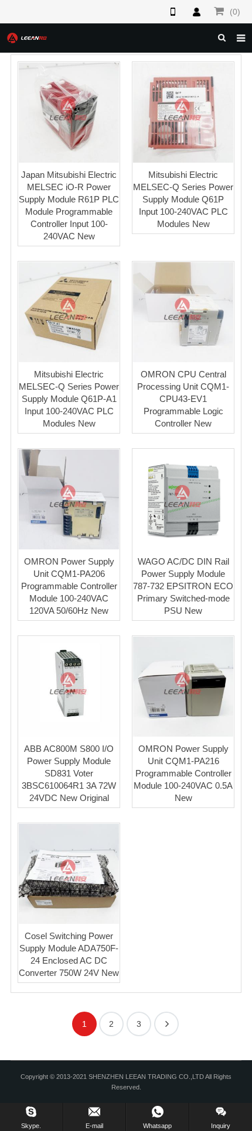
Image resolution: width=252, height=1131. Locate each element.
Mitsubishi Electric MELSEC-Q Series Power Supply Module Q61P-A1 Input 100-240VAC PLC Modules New (69, 398)
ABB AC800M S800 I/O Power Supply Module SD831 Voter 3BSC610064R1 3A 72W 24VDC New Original (69, 773)
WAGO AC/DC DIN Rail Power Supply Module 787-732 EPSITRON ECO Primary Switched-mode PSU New (183, 586)
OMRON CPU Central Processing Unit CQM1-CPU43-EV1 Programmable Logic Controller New (183, 398)
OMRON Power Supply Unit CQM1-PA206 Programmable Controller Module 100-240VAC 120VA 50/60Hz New (69, 586)
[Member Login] (196, 11)
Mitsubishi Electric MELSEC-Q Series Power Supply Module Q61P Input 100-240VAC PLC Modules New (183, 199)
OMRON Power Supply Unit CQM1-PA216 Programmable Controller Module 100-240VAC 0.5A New (183, 773)
